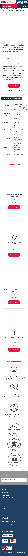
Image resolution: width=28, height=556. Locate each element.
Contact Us (5, 511)
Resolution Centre (7, 497)
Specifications (6, 98)
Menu (22, 6)
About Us (4, 508)
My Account (5, 492)
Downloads (17, 98)
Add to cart (14, 86)
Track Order (5, 495)
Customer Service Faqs (8, 521)
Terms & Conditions (7, 524)
